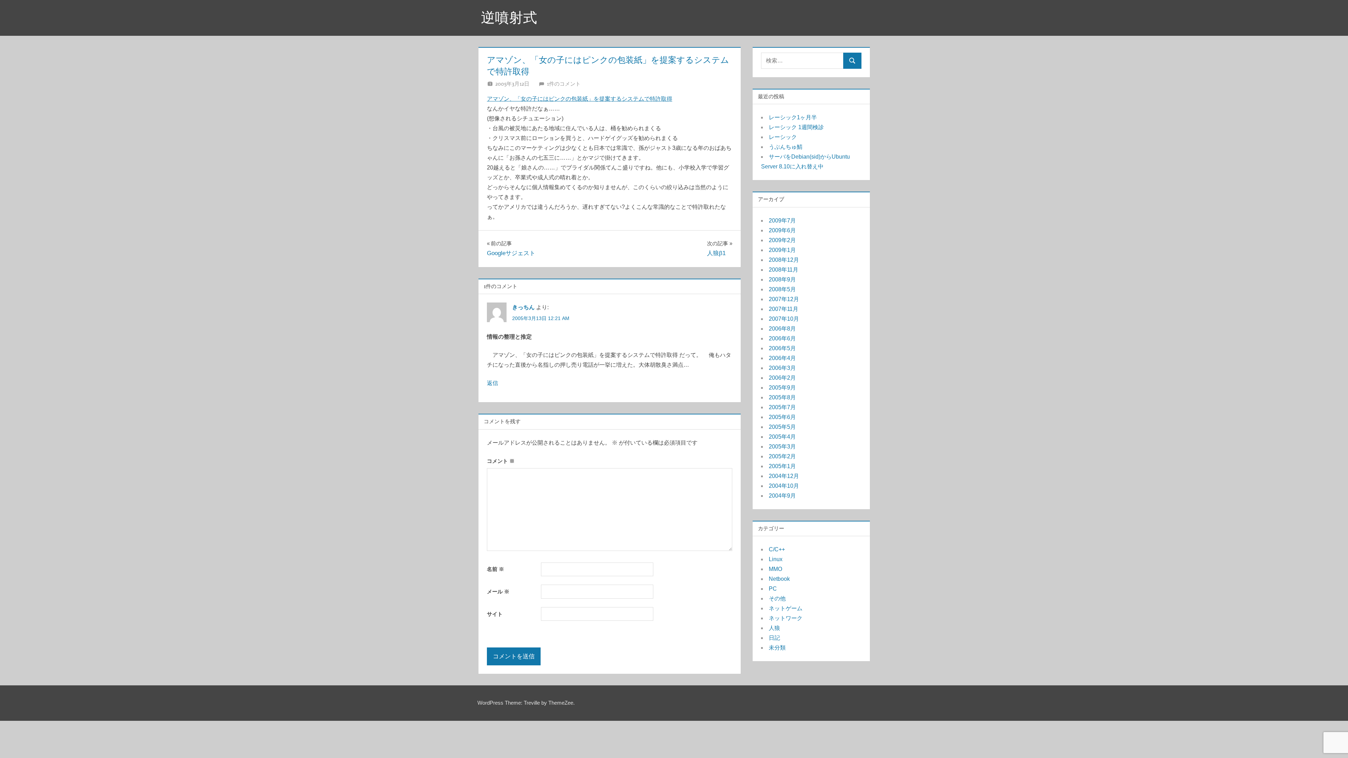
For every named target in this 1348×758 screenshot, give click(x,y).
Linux (775, 559)
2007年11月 (783, 309)
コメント (501, 461)
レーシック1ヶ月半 (793, 117)
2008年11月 (783, 270)
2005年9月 (782, 388)
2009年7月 (782, 221)
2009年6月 (782, 230)
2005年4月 (782, 437)
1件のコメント (564, 83)
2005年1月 (782, 466)
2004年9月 (782, 496)
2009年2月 (782, 240)
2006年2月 (782, 378)
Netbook (779, 579)
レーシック (783, 137)
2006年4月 (782, 358)
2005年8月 (782, 397)
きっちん (523, 307)
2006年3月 (782, 368)
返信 (492, 383)
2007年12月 (784, 299)
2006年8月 (782, 329)
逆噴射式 (509, 18)
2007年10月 (784, 319)
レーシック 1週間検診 (796, 127)
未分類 (777, 648)
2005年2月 (782, 456)
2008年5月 (782, 289)
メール (498, 591)
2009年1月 (782, 250)
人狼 (774, 628)
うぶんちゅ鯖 (785, 147)
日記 (774, 638)
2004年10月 (784, 486)
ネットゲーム (785, 608)
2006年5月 (782, 348)
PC (773, 589)
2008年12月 (784, 260)
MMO (775, 569)
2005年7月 (782, 407)
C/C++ (777, 549)
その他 (777, 598)
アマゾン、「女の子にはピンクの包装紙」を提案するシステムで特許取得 (579, 99)
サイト (495, 614)
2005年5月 (782, 427)
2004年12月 (784, 476)
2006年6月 (782, 338)
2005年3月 (782, 447)
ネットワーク (785, 618)
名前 (495, 569)
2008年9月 (782, 279)
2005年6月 (782, 417)
